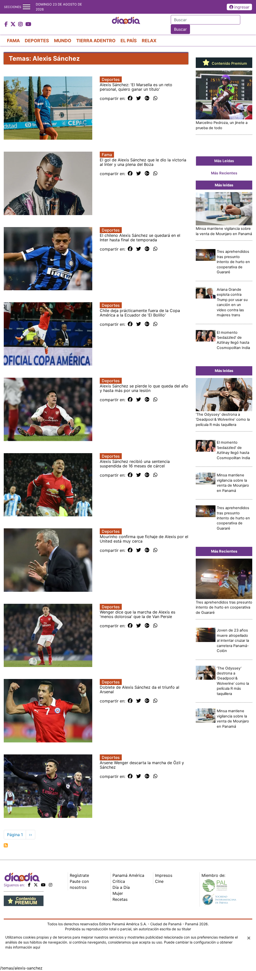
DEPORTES (37, 40)
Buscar (180, 29)
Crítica (118, 881)
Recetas (120, 899)
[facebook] (29, 884)
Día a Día (121, 887)
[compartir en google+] (147, 98)
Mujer (117, 893)
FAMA (13, 40)
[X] (36, 884)
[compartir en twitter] (138, 98)
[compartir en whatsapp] (155, 98)
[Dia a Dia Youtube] (28, 24)
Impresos (163, 875)
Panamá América (128, 875)
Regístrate (79, 875)
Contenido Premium (229, 63)
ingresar (242, 6)
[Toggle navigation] (26, 7)
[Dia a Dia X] (13, 24)
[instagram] (50, 884)
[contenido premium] (24, 900)
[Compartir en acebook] (130, 98)
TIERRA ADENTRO (96, 40)
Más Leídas (224, 161)
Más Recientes (224, 173)
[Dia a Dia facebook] (6, 24)
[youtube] (43, 884)
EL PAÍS (128, 40)
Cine (159, 881)
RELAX (149, 40)
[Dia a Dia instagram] (21, 24)
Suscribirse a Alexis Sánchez (6, 845)
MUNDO (62, 40)
